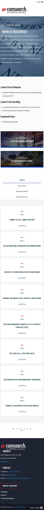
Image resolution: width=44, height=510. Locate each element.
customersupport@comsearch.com (17, 478)
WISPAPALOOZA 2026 (10, 122)
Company (4, 492)
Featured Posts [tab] (22, 197)
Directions (4, 461)
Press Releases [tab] (22, 191)
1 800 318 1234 (12, 475)
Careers (4, 495)
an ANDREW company (19, 507)
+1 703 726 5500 (14, 471)
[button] (38, 2)
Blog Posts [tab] (22, 186)
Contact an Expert (10, 486)
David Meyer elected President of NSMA (16, 110)
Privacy (37, 508)
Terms (32, 508)
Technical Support (7, 498)
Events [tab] (22, 180)
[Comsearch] (13, 446)
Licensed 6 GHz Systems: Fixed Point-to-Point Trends (21, 107)
